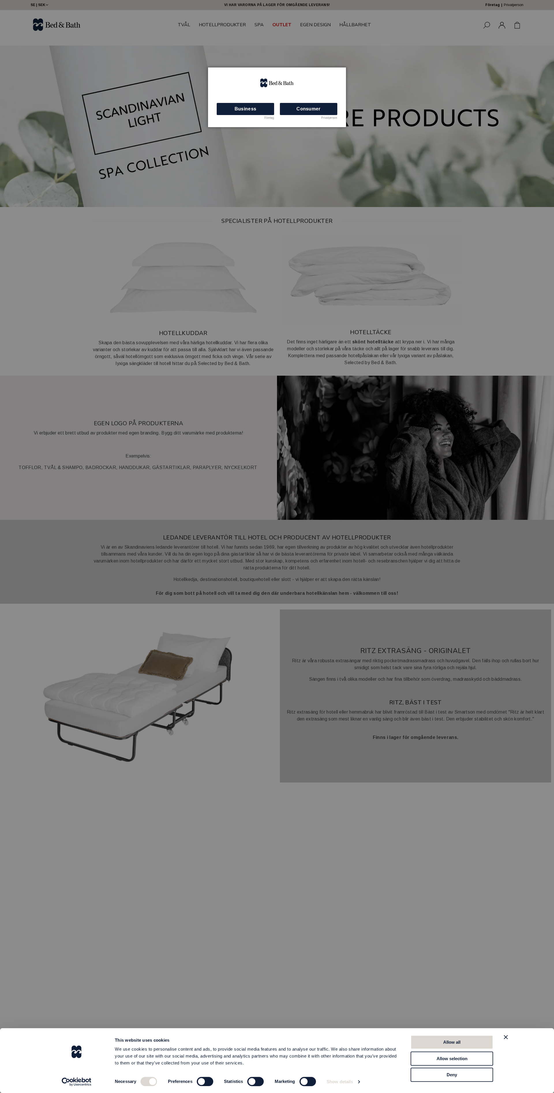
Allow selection (452, 1058)
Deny (452, 1074)
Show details (340, 1081)
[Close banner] (506, 1037)
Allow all (452, 1042)
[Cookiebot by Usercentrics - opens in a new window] (76, 1081)
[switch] (205, 1081)
